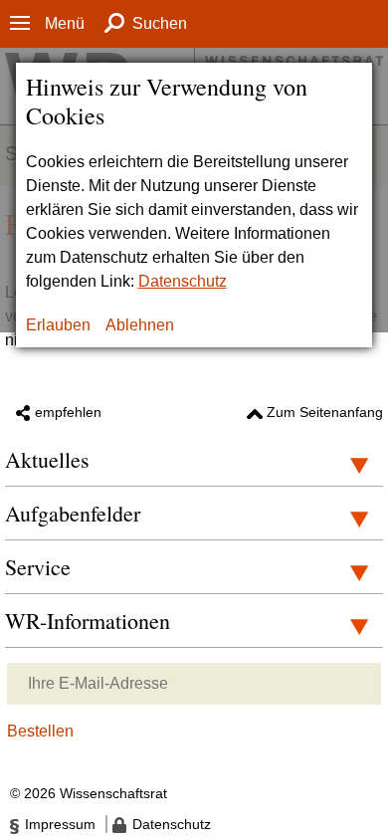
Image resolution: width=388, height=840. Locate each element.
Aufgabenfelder (72, 513)
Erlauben (58, 324)
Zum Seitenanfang (325, 412)
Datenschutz (182, 281)
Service (38, 566)
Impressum (60, 824)
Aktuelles (47, 459)
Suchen (159, 23)
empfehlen (68, 412)
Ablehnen (139, 324)
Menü (65, 23)
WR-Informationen (87, 620)
